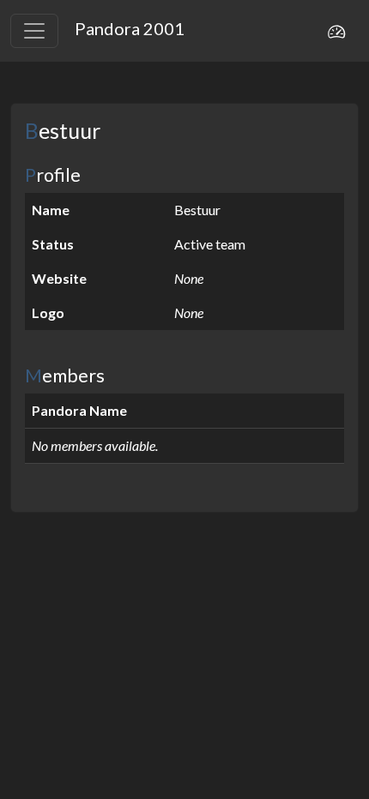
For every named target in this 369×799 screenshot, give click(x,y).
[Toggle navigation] (34, 31)
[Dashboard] (336, 30)
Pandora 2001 (129, 28)
